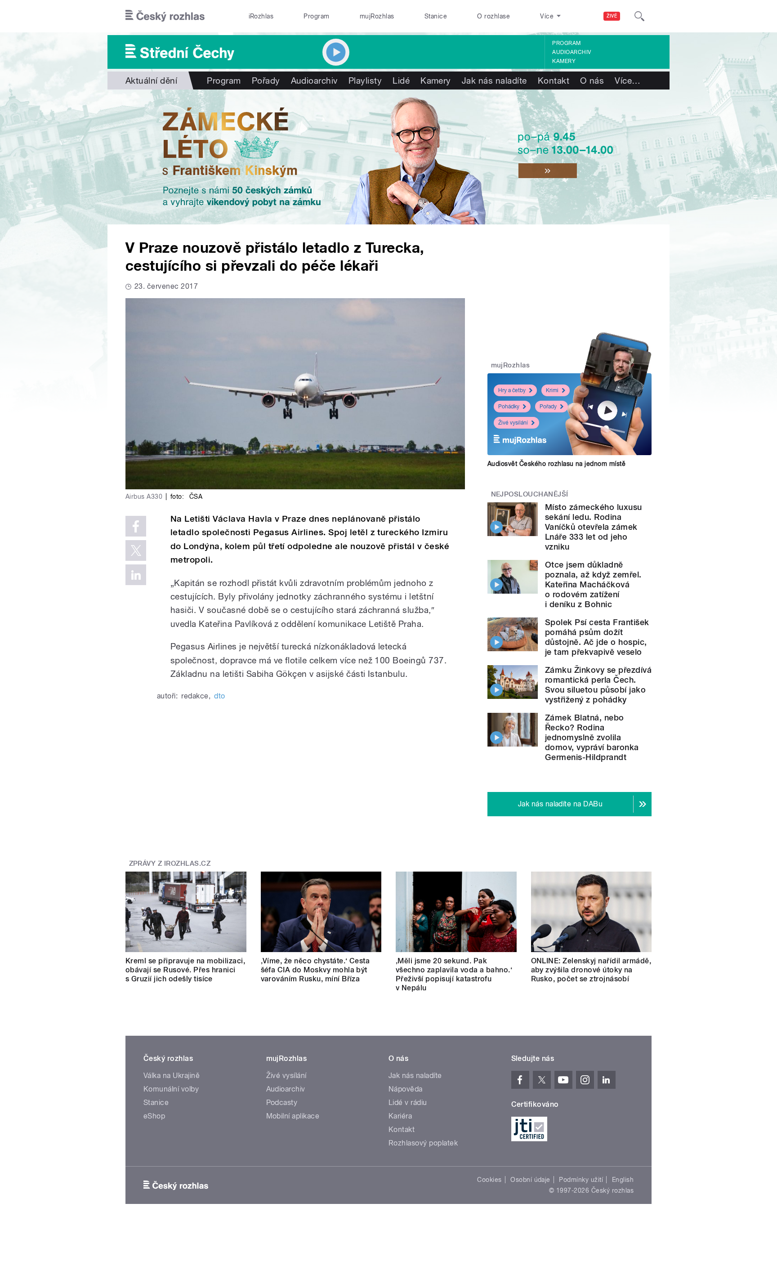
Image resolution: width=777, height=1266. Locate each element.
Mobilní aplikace (293, 1116)
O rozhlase (493, 16)
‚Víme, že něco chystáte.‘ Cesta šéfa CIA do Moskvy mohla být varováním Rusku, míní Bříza (315, 970)
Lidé (401, 80)
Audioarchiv (571, 52)
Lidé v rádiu (407, 1102)
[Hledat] (639, 16)
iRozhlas (261, 16)
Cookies (489, 1179)
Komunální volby (171, 1089)
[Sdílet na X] (135, 550)
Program (316, 16)
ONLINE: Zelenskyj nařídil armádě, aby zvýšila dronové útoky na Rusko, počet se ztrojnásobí (591, 970)
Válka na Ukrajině (171, 1075)
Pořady (266, 80)
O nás (592, 80)
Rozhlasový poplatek (423, 1143)
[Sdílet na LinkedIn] (135, 574)
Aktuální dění (151, 80)
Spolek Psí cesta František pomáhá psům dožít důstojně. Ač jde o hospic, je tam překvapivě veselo (597, 637)
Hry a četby (512, 390)
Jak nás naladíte (494, 80)
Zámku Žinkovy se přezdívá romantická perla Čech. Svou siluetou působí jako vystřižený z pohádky (598, 684)
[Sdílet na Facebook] (135, 526)
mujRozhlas (377, 16)
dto (219, 696)
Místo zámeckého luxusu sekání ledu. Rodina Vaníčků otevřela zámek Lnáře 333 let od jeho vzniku (593, 526)
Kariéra (400, 1116)
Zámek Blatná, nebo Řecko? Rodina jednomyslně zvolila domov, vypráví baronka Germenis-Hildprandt (592, 737)
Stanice (435, 16)
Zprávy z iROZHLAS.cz (170, 863)
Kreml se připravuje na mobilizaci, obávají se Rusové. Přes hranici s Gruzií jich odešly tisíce (185, 970)
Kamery (564, 61)
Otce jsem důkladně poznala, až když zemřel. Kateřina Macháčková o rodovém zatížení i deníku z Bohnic (593, 584)
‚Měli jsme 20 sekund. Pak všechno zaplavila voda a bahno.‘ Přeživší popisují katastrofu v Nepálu (454, 974)
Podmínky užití (581, 1179)
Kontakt (553, 80)
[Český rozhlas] (165, 16)
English (623, 1179)
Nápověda (405, 1089)
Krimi (552, 390)
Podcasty (282, 1102)
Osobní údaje (530, 1179)
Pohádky (508, 406)
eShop (154, 1116)
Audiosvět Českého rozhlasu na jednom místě (556, 463)
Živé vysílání (513, 423)
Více (627, 80)
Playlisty (365, 80)
